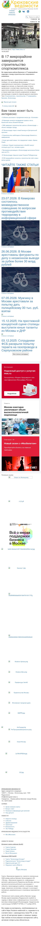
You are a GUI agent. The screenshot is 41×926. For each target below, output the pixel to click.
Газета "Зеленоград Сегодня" (15, 859)
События (8, 821)
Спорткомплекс (10, 96)
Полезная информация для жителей (17, 811)
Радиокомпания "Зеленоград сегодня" (18, 861)
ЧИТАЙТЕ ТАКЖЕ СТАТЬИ (20, 164)
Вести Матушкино (11, 853)
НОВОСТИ (34, 22)
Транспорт (8, 825)
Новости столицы (11, 819)
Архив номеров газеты (12, 807)
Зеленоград (12, 98)
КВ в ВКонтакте (10, 834)
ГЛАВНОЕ (34, 19)
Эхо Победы (9, 829)
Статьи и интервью (7, 193)
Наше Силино (10, 851)
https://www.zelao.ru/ (18, 49)
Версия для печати (9, 102)
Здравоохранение (11, 823)
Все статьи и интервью (20, 354)
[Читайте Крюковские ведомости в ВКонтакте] (23, 11)
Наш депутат (9, 813)
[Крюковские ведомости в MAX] (20, 11)
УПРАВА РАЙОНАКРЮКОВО (11, 13)
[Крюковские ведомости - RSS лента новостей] (28, 11)
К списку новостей (8, 106)
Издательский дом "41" (12, 863)
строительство (20, 96)
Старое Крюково (10, 849)
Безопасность (9, 827)
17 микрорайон (31, 96)
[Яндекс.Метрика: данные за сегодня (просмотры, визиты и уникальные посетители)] (21, 868)
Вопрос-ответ (9, 809)
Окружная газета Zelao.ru (13, 865)
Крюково (4, 98)
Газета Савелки (10, 847)
